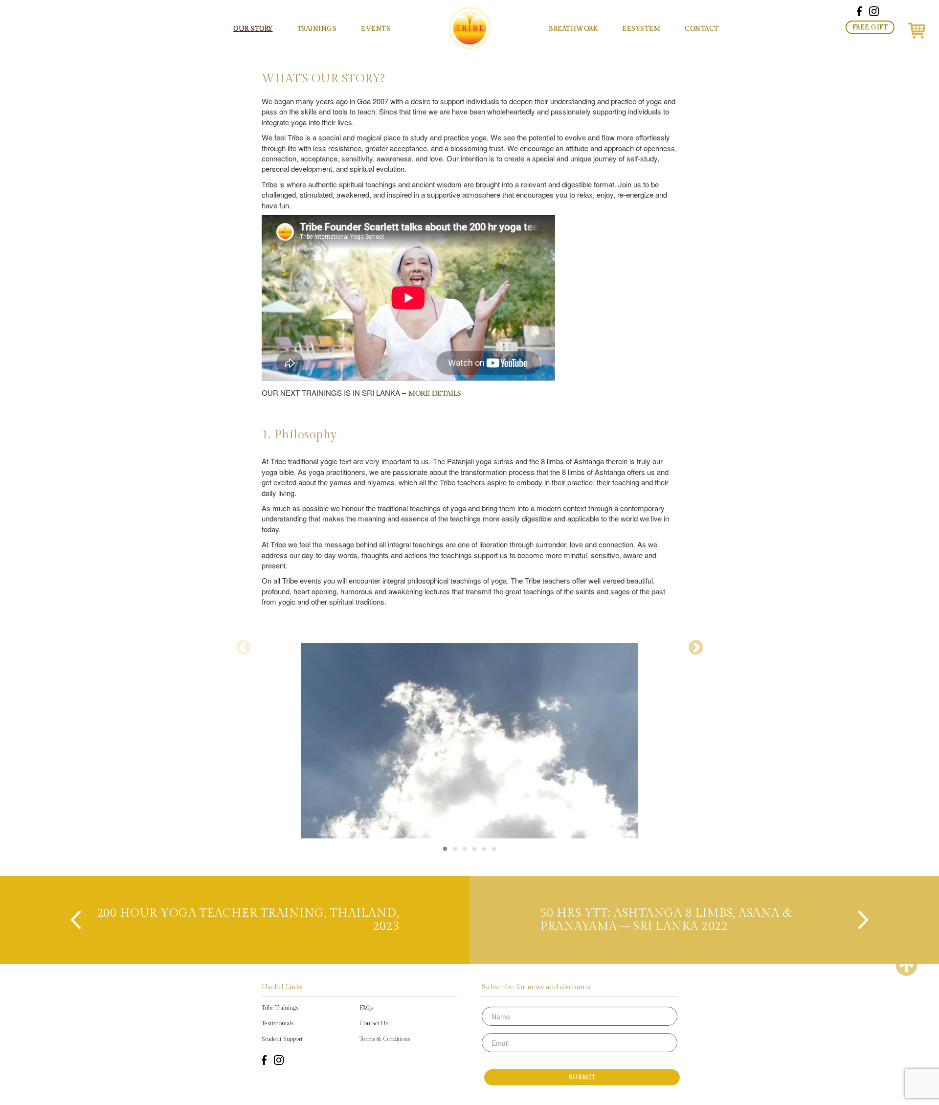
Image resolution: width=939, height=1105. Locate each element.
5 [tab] (484, 849)
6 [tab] (494, 849)
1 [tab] (445, 849)
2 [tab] (455, 849)
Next (695, 647)
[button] (917, 29)
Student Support (282, 1039)
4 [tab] (474, 849)
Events (375, 29)
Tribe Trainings (280, 1007)
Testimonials (277, 1023)
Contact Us (373, 1023)
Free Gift (870, 27)
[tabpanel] (469, 633)
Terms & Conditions (384, 1039)
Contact (702, 29)
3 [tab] (465, 849)
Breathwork (573, 29)
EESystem (641, 29)
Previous (243, 647)
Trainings (317, 29)
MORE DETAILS (434, 393)
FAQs (366, 1007)
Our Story (253, 29)
